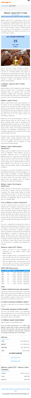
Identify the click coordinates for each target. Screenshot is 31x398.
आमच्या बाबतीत (5, 389)
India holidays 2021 (16, 357)
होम (3, 6)
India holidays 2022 (16, 361)
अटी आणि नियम (18, 389)
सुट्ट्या (6, 6)
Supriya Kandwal (9, 16)
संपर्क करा (11, 389)
